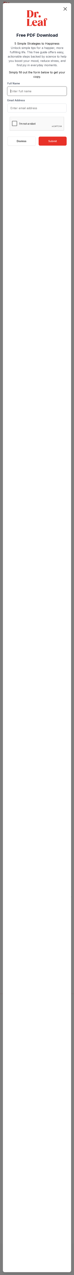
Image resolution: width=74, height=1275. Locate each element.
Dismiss (21, 140)
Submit (52, 140)
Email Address (16, 100)
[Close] (65, 9)
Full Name (13, 83)
